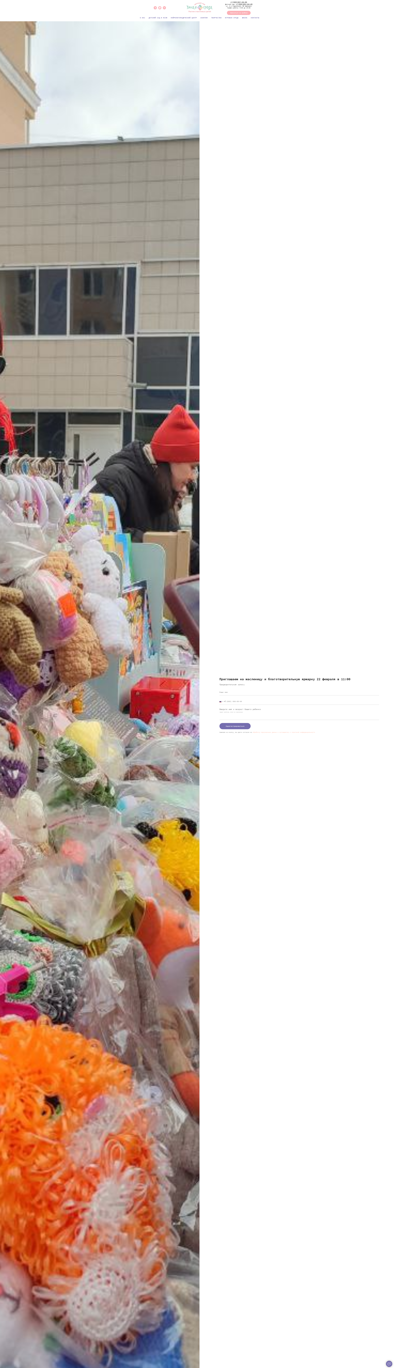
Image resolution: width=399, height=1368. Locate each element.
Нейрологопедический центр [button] (184, 18)
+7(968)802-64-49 (244, 4)
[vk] (164, 9)
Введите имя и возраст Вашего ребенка (240, 709)
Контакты (255, 18)
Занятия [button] (204, 18)
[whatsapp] (159, 9)
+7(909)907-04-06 (238, 2)
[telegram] (155, 9)
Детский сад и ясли (158, 18)
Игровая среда (232, 18)
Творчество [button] (216, 18)
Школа (244, 18)
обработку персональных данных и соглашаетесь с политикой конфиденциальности (284, 732)
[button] (239, 13)
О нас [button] (142, 18)
